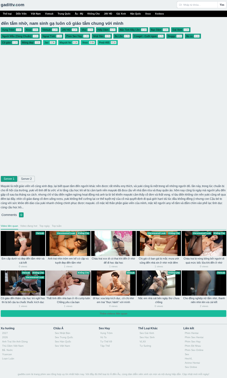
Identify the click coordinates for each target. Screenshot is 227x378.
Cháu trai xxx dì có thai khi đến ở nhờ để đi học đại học (113, 260)
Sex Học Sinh (147, 337)
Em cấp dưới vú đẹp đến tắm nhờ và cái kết (23, 260)
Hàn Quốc (135, 13)
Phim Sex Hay (193, 341)
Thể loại (7, 13)
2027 (5, 333)
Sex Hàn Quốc (63, 341)
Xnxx (148, 13)
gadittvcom (12, 4)
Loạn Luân (8, 358)
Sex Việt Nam (62, 345)
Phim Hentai (191, 333)
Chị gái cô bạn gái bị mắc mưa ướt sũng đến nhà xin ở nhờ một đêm (159, 260)
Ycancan (7, 354)
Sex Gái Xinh (147, 333)
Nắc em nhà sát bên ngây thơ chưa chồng (158, 300)
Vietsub (49, 13)
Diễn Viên (21, 13)
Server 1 (9, 178)
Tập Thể (105, 345)
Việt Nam (36, 13)
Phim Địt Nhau (193, 345)
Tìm (222, 4)
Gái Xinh (121, 13)
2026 (5, 337)
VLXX (143, 341)
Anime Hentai (192, 362)
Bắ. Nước (7, 350)
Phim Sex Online (194, 350)
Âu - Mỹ (79, 13)
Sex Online (191, 367)
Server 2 (26, 178)
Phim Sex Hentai (194, 337)
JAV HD (108, 13)
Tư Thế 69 (106, 341)
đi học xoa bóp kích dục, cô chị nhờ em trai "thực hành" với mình (113, 300)
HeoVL (188, 358)
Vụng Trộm (106, 333)
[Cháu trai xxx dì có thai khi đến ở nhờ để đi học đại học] (113, 243)
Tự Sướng (145, 345)
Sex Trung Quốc (64, 337)
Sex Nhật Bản (62, 333)
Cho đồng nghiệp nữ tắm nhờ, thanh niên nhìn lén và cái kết (204, 300)
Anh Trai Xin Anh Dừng (15, 341)
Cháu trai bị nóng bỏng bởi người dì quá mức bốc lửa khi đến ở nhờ (204, 260)
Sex (187, 354)
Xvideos (159, 13)
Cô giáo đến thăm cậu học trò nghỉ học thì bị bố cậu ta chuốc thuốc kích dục (23, 300)
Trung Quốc (64, 13)
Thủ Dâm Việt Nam (13, 345)
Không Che (93, 13)
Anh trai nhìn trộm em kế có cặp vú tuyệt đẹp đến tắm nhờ (68, 260)
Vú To (103, 337)
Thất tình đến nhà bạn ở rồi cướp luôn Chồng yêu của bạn (68, 300)
